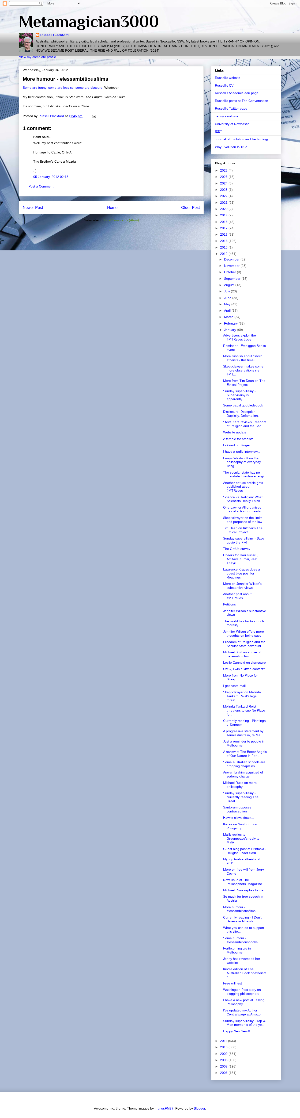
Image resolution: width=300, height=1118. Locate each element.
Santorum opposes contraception (237, 809)
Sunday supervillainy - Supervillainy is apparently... (239, 395)
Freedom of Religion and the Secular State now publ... (244, 644)
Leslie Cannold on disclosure (244, 662)
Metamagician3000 (89, 21)
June (228, 298)
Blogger (199, 1108)
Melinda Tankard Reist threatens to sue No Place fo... (244, 710)
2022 (224, 196)
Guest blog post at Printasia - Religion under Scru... (244, 851)
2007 (224, 1066)
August (229, 285)
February (231, 323)
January (230, 330)
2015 (224, 241)
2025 (224, 177)
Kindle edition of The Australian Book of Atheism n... (244, 973)
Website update (234, 432)
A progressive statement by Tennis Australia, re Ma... (243, 733)
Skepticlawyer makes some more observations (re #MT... (243, 370)
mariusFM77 (164, 1108)
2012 (224, 254)
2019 (224, 215)
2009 (224, 1054)
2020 (224, 209)
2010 (224, 1047)
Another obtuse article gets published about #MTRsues (243, 487)
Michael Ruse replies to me (243, 890)
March (229, 317)
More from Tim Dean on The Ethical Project (244, 383)
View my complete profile (37, 57)
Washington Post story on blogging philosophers (242, 991)
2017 (224, 228)
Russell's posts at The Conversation (241, 101)
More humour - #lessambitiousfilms (239, 909)
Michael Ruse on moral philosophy (240, 785)
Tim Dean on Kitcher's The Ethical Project (242, 530)
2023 (224, 189)
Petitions (229, 604)
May (227, 304)
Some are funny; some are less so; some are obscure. (63, 87)
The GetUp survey (236, 549)
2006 (224, 1073)
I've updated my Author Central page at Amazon (242, 1012)
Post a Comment (41, 186)
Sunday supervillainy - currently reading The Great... (241, 797)
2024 (224, 183)
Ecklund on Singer (236, 445)
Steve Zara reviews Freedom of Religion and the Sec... (244, 424)
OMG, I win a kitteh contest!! (244, 669)
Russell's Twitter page (231, 108)
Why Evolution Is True (231, 147)
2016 (224, 234)
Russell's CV (224, 85)
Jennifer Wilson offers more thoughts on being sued (243, 633)
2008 (224, 1060)
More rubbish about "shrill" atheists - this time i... (242, 358)
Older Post (190, 207)
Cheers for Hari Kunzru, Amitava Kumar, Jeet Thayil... (240, 559)
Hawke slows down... (238, 817)
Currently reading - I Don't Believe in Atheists (242, 919)
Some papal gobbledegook (243, 405)
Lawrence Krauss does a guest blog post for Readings (241, 573)
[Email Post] (93, 116)
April (228, 310)
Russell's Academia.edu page (237, 93)
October (230, 272)
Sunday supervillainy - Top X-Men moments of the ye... (244, 1023)
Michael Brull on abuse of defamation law (242, 654)
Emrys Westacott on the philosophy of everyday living (242, 462)
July (227, 291)
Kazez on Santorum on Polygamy (240, 826)
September (232, 278)
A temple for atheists (238, 439)
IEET (218, 131)
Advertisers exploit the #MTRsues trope (239, 337)
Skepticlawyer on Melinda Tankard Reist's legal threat (242, 696)
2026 (224, 170)
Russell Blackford (54, 35)
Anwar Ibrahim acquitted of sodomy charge (243, 774)
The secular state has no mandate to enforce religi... (244, 474)
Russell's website (227, 78)
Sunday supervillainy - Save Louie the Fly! (243, 540)
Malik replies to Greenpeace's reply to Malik (241, 838)
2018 (224, 222)
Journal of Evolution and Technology (242, 139)
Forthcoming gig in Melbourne (237, 950)
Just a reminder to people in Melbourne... (244, 743)
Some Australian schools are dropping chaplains (244, 764)
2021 (224, 202)
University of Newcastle (232, 124)
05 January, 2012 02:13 (50, 177)
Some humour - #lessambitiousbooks (240, 940)
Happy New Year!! (236, 1031)
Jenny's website (226, 116)
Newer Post (33, 207)
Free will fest (232, 983)
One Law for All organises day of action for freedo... (243, 509)
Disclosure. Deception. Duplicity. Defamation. (241, 413)
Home (112, 207)
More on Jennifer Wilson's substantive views (242, 586)
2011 (224, 1041)
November (232, 266)
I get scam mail (234, 686)
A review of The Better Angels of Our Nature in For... (245, 754)
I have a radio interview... (241, 451)
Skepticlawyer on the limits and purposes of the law (242, 520)
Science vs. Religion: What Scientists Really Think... (243, 499)
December (232, 259)
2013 (224, 247)
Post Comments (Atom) (121, 220)
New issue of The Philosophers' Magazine (242, 882)
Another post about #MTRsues (237, 596)
